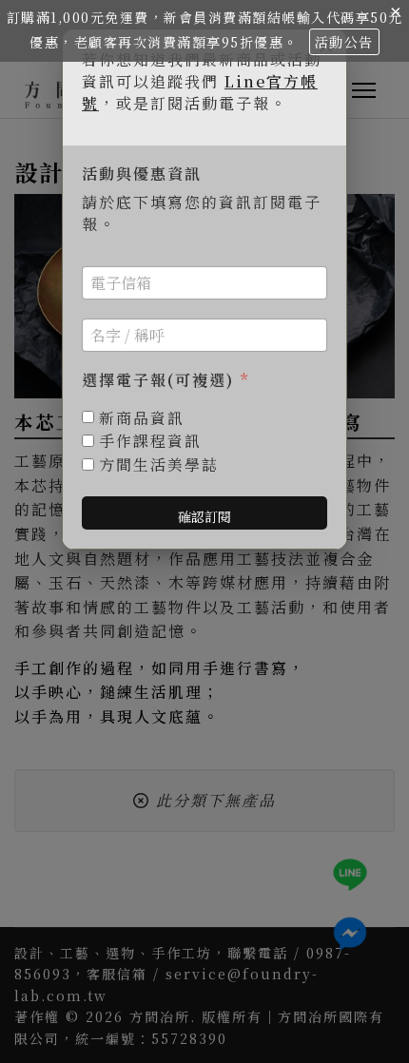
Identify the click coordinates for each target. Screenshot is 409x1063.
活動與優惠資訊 (142, 174)
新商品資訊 (142, 419)
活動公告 (344, 41)
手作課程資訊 (150, 442)
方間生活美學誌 (159, 465)
